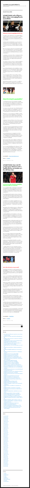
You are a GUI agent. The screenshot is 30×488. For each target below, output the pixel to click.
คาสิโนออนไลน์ (6, 478)
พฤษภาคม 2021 (6, 447)
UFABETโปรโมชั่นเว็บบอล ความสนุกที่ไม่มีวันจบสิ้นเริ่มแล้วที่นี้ (12, 357)
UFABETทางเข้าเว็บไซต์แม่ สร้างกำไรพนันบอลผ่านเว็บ (11, 376)
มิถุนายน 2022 (6, 433)
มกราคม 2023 (6, 425)
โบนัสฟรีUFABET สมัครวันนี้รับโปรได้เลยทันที (10, 341)
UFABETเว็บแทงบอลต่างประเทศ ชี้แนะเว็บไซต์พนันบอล (11, 363)
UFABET (5, 473)
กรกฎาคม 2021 (6, 445)
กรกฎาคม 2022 (6, 432)
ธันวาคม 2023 (6, 420)
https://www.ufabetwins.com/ (14, 156)
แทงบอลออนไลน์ (6, 481)
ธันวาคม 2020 (6, 453)
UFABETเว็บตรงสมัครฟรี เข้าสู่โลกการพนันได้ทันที (11, 372)
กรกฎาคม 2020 (6, 458)
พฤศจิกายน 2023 (6, 421)
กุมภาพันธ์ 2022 (6, 437)
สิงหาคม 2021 (6, 444)
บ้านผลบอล (8, 158)
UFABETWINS (11, 316)
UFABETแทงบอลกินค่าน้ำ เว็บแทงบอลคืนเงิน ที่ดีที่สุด (11, 353)
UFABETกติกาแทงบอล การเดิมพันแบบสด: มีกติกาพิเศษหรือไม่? (12, 364)
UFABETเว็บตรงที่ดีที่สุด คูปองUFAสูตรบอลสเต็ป (10, 381)
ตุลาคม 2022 (6, 429)
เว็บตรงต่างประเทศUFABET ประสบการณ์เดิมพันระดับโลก (12, 395)
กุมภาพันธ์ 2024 (6, 418)
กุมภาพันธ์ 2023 (6, 424)
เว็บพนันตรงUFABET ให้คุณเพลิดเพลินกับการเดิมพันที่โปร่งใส (12, 394)
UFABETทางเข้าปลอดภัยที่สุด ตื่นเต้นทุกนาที (10, 404)
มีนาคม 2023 (6, 423)
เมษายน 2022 (6, 435)
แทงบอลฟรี (5, 480)
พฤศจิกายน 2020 (6, 454)
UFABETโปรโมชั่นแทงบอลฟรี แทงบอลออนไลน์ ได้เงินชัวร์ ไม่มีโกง (13, 340)
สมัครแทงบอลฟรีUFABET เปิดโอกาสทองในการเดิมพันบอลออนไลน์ (13, 365)
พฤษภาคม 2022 (6, 434)
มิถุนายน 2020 (6, 459)
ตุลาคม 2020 (6, 455)
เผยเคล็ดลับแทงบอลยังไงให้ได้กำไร (11, 4)
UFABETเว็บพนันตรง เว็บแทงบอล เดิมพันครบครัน (10, 382)
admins (5, 160)
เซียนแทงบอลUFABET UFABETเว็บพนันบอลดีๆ (10, 360)
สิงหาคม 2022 (6, 431)
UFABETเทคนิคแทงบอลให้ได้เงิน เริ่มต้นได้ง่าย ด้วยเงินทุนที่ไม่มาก (13, 396)
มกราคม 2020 (6, 465)
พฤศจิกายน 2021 (6, 441)
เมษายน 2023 (6, 422)
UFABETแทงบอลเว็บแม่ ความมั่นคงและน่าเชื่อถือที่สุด (11, 362)
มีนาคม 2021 (5, 449)
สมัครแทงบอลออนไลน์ (7, 479)
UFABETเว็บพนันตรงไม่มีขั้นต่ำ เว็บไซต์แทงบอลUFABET (11, 393)
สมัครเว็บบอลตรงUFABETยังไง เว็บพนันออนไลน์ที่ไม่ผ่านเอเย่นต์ (12, 406)
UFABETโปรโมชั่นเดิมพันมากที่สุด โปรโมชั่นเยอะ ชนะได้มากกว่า (13, 399)
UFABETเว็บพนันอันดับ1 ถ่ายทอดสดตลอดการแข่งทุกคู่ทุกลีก (12, 387)
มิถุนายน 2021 (6, 446)
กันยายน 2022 (6, 430)
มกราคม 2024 (6, 419)
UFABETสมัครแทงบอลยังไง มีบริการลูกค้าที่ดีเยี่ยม (11, 361)
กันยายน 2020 (6, 456)
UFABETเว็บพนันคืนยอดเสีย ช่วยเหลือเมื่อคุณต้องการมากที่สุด (12, 405)
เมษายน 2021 (6, 448)
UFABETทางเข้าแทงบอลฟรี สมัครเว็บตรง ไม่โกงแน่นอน (11, 375)
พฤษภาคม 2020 (6, 460)
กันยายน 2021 (6, 443)
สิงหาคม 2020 (6, 457)
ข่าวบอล (12, 160)
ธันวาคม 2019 (6, 466)
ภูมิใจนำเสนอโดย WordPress (14, 485)
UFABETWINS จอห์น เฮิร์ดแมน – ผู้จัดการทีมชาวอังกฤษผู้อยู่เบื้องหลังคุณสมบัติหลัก (13, 17)
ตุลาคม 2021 (5, 442)
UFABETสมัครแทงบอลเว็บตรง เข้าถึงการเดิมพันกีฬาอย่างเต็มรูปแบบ (13, 371)
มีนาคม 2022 (6, 436)
